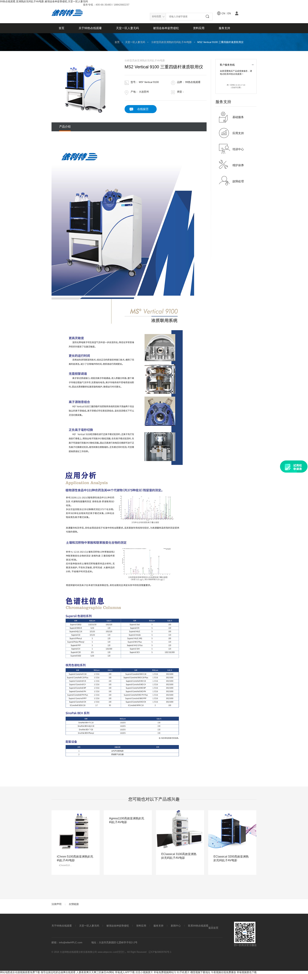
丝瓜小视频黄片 (144, 972)
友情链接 (74, 904)
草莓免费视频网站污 (165, 972)
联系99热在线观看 (198, 925)
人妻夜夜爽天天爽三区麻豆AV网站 (95, 972)
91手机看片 (183, 972)
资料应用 (198, 28)
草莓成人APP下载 (125, 972)
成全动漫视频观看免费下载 (25, 972)
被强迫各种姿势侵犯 (166, 28)
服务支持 (224, 28)
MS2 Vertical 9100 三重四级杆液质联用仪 (220, 42)
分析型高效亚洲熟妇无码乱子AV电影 (171, 42)
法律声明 (56, 904)
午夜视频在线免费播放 (223, 972)
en (229, 13)
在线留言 (143, 109)
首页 (61, 28)
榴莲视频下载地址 (200, 972)
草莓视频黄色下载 (247, 972)
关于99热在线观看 (90, 28)
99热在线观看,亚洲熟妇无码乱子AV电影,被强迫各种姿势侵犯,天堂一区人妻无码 (44, 1)
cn (223, 13)
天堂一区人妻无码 (127, 28)
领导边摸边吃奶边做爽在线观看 (58, 972)
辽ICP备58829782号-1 (159, 952)
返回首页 (213, 928)
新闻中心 (176, 925)
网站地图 (5, 972)
